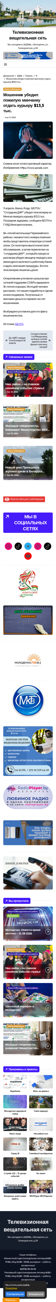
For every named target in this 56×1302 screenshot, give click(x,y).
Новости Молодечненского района (23, 372)
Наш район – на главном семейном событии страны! (24, 386)
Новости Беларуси (12, 89)
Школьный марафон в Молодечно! (19, 1008)
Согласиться (15, 1294)
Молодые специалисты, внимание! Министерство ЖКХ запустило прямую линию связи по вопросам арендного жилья (28, 431)
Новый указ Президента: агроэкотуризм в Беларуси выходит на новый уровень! (25, 471)
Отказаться (35, 1294)
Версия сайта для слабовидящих (27, 499)
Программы (13, 916)
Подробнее (11, 1288)
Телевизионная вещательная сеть (28, 35)
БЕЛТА (19, 324)
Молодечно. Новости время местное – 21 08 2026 (23, 931)
